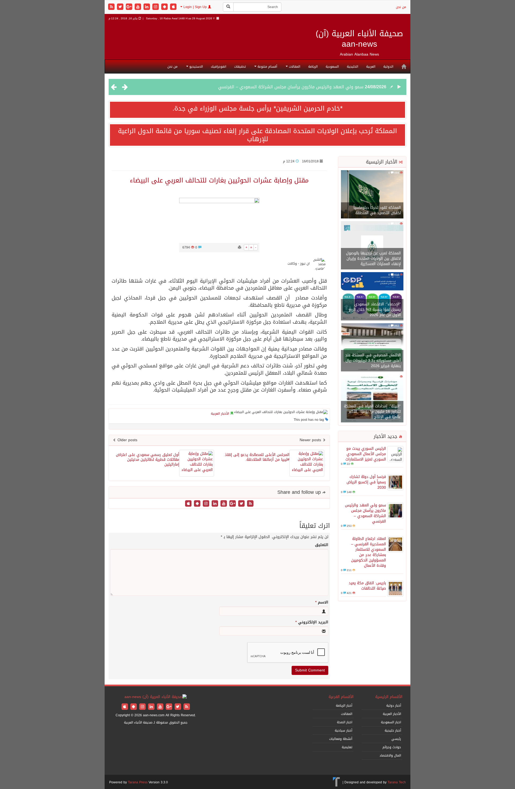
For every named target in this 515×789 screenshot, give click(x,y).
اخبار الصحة (344, 722)
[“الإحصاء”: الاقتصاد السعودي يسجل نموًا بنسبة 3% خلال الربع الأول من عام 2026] (372, 296)
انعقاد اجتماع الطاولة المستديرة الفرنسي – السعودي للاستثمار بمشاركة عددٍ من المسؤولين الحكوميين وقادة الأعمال (368, 552)
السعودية (332, 67)
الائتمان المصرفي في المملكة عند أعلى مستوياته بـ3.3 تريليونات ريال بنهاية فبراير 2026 (373, 361)
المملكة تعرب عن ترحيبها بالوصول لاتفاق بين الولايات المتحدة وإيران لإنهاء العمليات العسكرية (373, 259)
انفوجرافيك (218, 67)
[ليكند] (147, 7)
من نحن (401, 7)
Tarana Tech (397, 782)
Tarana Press (138, 782)
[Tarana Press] (336, 782)
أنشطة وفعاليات (340, 739)
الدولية (388, 67)
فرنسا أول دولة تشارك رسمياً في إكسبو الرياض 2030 (366, 482)
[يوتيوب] (138, 7)
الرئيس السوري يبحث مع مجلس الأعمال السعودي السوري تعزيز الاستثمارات (365, 454)
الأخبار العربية (220, 414)
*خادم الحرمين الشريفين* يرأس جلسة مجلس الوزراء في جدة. (257, 108)
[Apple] (173, 7)
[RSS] (112, 7)
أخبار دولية (393, 705)
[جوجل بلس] (129, 7)
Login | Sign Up (195, 7)
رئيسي (396, 739)
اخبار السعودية (391, 722)
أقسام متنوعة (266, 67)
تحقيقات (240, 67)
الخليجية (352, 67)
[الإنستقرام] (156, 7)
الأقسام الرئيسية (388, 696)
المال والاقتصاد (390, 755)
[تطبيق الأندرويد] (165, 7)
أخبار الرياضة (344, 705)
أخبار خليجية (393, 730)
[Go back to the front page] (155, 697)
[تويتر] (120, 7)
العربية (370, 67)
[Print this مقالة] (239, 247)
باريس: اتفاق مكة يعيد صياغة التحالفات (367, 585)
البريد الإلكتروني (311, 622)
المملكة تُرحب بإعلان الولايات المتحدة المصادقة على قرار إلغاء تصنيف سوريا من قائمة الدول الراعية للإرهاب (257, 135)
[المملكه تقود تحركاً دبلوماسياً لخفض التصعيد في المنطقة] (372, 194)
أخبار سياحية (343, 730)
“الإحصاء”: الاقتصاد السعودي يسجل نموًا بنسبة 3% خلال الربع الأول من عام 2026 (375, 310)
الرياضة (313, 67)
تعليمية (347, 747)
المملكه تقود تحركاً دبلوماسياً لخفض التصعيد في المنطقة (377, 210)
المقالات (294, 67)
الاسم (321, 602)
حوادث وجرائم (391, 747)
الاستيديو (195, 67)
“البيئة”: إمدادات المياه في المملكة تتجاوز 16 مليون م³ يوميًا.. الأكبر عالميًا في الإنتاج (372, 412)
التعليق (321, 545)
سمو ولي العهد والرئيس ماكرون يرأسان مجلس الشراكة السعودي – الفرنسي (290, 87)
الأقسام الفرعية (341, 696)
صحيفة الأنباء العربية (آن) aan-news (359, 39)
